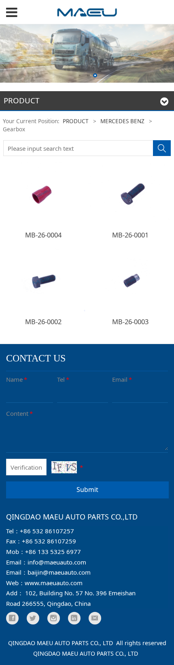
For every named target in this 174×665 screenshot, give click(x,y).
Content (19, 413)
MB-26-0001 (130, 234)
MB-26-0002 (43, 321)
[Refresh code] (64, 467)
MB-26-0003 (130, 321)
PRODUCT (76, 121)
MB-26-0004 (43, 234)
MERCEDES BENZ (122, 121)
